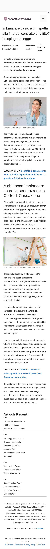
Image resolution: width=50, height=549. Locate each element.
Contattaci (40, 528)
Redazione (19, 545)
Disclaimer (41, 545)
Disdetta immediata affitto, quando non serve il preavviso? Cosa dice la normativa (22, 373)
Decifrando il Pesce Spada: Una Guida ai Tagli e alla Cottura (12, 469)
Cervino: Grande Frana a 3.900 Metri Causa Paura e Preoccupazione (14, 425)
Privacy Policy (29, 545)
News (39, 51)
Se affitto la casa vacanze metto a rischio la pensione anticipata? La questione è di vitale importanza (24, 175)
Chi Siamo (9, 545)
